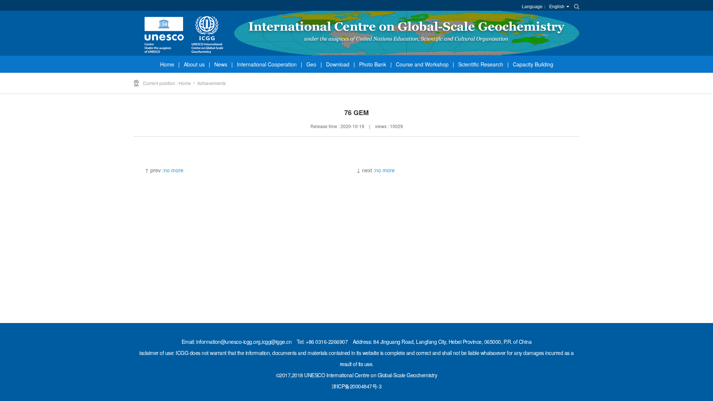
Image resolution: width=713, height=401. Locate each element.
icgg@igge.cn (277, 341)
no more (173, 170)
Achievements (211, 83)
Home (167, 64)
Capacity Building (533, 64)
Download (337, 64)
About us (194, 64)
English (556, 6)
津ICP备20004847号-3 (356, 386)
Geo (311, 64)
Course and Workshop (422, 64)
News (220, 64)
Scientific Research (480, 64)
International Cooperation (267, 64)
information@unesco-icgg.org (228, 341)
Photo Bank (372, 64)
